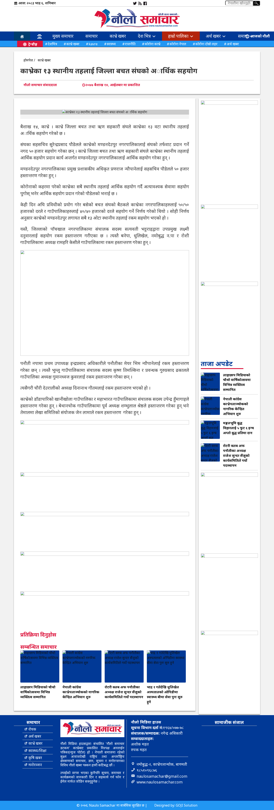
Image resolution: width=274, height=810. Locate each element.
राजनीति (130, 44)
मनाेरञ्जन (35, 764)
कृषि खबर (35, 757)
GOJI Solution (186, 805)
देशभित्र (52, 44)
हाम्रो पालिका (178, 36)
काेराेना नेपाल (178, 44)
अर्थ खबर (214, 36)
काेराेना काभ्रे (152, 44)
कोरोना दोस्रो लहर (206, 44)
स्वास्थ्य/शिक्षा (37, 750)
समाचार (91, 36)
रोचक (32, 729)
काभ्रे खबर (118, 36)
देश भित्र (145, 36)
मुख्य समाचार (62, 36)
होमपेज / (29, 60)
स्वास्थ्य (111, 44)
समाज (243, 36)
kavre (93, 44)
